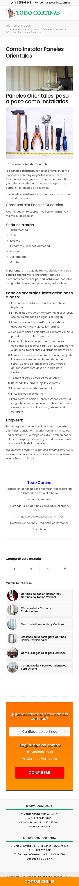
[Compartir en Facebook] (14, 569)
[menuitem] (21, 2)
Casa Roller (40, 529)
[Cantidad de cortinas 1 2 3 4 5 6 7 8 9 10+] (39, 732)
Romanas (62, 523)
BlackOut (47, 506)
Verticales (32, 516)
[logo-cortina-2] (33, 13)
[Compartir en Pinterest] (64, 569)
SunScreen (61, 506)
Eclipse (44, 516)
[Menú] (71, 13)
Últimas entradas (18, 26)
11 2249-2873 (43, 818)
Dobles (39, 510)
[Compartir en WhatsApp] (48, 569)
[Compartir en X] (31, 569)
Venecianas (29, 523)
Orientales (57, 516)
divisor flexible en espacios (31, 188)
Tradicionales (46, 523)
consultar (39, 772)
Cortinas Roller (19, 506)
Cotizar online (39, 881)
